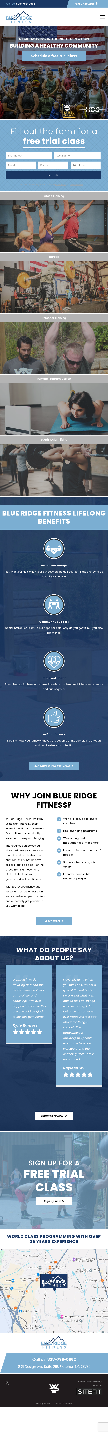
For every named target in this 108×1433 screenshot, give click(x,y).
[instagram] (7, 1383)
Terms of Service (63, 1403)
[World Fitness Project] (54, 1388)
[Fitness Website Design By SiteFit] (89, 1391)
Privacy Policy (43, 1403)
